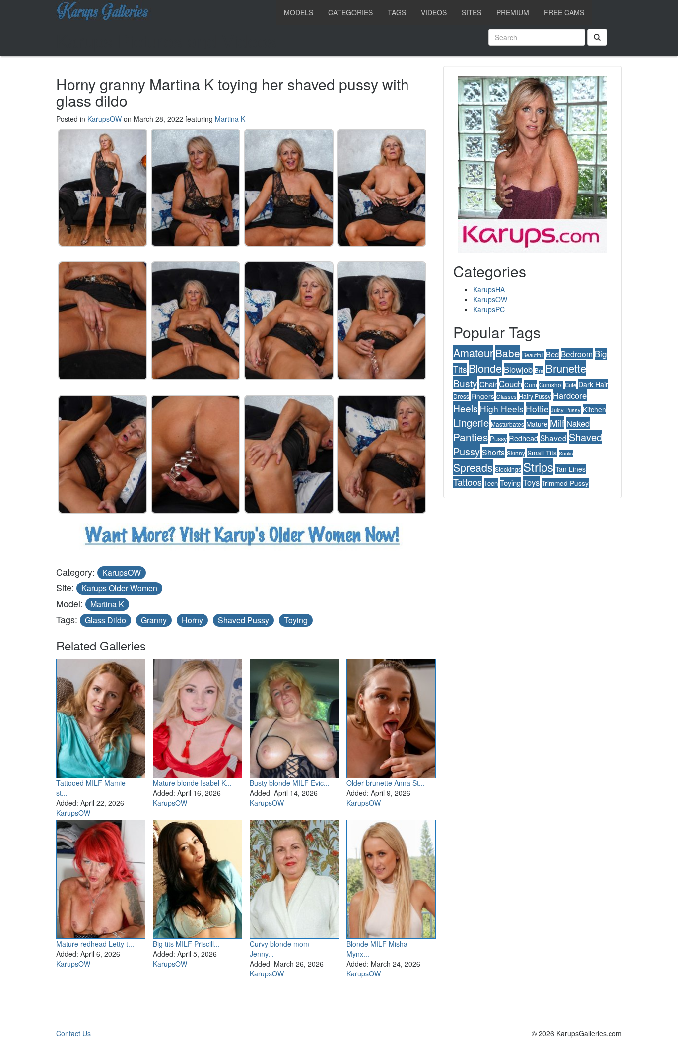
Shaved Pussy (243, 620)
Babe (507, 352)
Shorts (493, 452)
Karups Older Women (119, 588)
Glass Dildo (105, 620)
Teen (491, 483)
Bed (552, 354)
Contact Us (73, 1033)
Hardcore (570, 395)
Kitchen (594, 409)
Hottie (537, 408)
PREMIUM (512, 12)
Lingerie (471, 422)
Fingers (482, 396)
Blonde (485, 368)
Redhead (523, 438)
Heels (465, 408)
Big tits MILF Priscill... (186, 944)
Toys (531, 482)
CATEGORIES (350, 12)
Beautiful (533, 355)
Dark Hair (593, 384)
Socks (566, 453)
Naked (578, 423)
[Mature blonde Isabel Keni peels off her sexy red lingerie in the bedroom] (197, 716)
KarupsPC (489, 309)
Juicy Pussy (566, 410)
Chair (488, 384)
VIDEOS (434, 12)
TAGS (397, 12)
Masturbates (507, 424)
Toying (296, 620)
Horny (192, 620)
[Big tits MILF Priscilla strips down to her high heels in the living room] (197, 877)
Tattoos (467, 482)
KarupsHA (489, 289)
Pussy (498, 438)
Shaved (553, 437)
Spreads (473, 467)
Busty (465, 382)
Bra (539, 370)
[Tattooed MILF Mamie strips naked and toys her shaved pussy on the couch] (100, 716)
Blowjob (518, 369)
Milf (557, 422)
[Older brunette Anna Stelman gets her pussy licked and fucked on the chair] (391, 716)
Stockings (508, 469)
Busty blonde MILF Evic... (290, 783)
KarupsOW (104, 119)
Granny (154, 620)
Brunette (565, 368)
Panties (470, 436)
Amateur (473, 352)
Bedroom (577, 353)
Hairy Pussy (535, 396)
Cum (530, 384)
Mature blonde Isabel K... (192, 783)
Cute (570, 385)
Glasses (506, 396)
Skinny (516, 453)
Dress (461, 396)
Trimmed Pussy (565, 483)
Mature (537, 424)
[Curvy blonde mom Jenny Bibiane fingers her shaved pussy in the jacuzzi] (294, 877)
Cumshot (551, 385)
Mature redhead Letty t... (95, 944)
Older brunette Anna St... (385, 783)
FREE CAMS (564, 12)
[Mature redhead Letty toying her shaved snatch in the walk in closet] (100, 877)
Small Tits (542, 452)
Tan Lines (570, 469)
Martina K (230, 119)
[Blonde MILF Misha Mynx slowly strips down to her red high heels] (391, 877)
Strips (538, 466)
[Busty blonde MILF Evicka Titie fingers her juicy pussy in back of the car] (294, 716)
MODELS (298, 12)
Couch (510, 383)
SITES (471, 12)
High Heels (502, 408)
